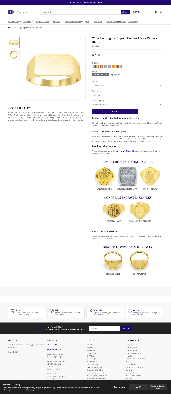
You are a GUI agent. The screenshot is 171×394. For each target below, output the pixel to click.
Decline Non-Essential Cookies (157, 387)
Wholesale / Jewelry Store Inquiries (96, 375)
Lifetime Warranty (131, 370)
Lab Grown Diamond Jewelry (73, 22)
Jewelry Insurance (131, 364)
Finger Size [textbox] (95, 81)
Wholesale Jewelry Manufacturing (116, 22)
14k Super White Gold (105, 66)
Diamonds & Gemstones (42, 22)
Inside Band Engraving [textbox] (98, 100)
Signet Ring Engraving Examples (95, 373)
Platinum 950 (121, 66)
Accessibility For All (131, 347)
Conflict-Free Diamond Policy (134, 353)
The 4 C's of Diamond (92, 364)
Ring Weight (90, 356)
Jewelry (87, 22)
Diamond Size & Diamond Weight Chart (97, 378)
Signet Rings (56, 22)
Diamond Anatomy (91, 361)
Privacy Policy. (30, 390)
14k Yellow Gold (97, 66)
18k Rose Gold (117, 66)
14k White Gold (93, 66)
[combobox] (85, 12)
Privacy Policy (129, 378)
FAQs (127, 361)
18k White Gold (109, 66)
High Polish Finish (115, 75)
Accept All (138, 387)
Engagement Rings (13, 22)
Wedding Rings (27, 22)
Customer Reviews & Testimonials (135, 359)
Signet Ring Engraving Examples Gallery (124, 151)
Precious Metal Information (94, 367)
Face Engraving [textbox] (96, 91)
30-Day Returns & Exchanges (134, 375)
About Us (128, 345)
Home (9, 27)
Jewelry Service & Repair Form (134, 367)
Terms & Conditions (131, 373)
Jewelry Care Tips (91, 353)
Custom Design (98, 22)
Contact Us (129, 356)
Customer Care (132, 22)
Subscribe (126, 328)
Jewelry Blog (89, 347)
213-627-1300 (136, 12)
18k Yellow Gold (113, 66)
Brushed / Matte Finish (100, 75)
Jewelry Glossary (91, 350)
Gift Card (89, 345)
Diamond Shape (91, 359)
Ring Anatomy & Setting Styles (95, 370)
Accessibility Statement (132, 350)
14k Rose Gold (101, 66)
